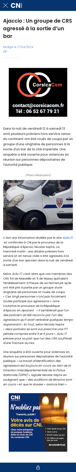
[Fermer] (5, 5)
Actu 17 (68, 238)
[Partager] (38, 467)
